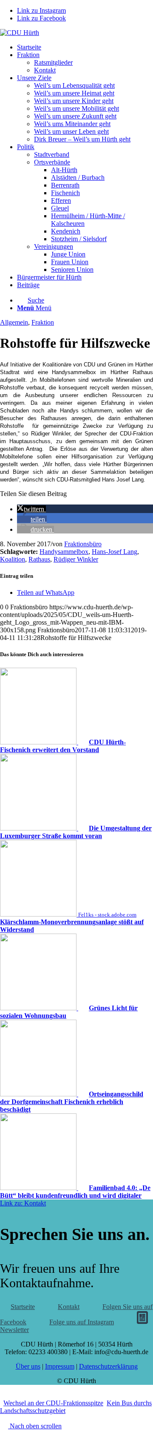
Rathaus (39, 559)
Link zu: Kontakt (23, 1203)
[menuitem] (85, 47)
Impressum (59, 1366)
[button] (31, 509)
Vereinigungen (53, 246)
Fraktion (42, 322)
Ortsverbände (52, 162)
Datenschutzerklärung (108, 1366)
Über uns (28, 1366)
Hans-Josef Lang (114, 551)
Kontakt (45, 70)
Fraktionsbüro (83, 544)
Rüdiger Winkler (76, 559)
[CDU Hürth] (19, 32)
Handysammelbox (64, 551)
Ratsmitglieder (53, 62)
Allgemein (14, 322)
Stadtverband (51, 154)
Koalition (12, 559)
